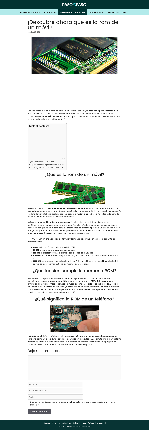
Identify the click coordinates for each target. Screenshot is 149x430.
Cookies (47, 423)
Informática (113, 12)
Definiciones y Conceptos (72, 12)
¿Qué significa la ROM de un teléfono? (47, 167)
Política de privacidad (97, 423)
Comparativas (96, 12)
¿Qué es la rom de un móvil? (42, 162)
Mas (124, 12)
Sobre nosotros (79, 423)
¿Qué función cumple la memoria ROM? (47, 165)
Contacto (56, 423)
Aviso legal (67, 423)
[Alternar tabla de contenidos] (61, 158)
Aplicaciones (50, 12)
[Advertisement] (74, 93)
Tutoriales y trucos (30, 12)
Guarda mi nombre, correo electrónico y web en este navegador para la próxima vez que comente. (72, 403)
